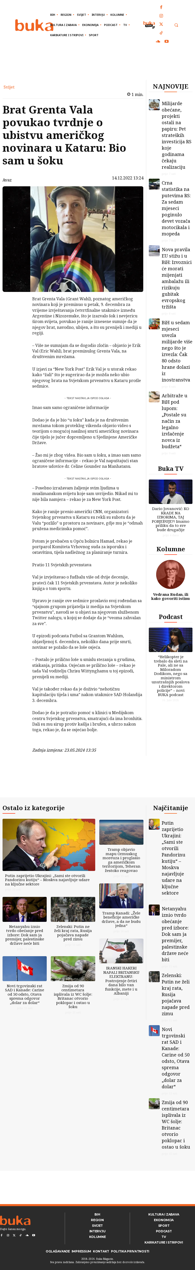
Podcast (171, 616)
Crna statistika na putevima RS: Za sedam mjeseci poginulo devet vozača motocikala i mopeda (176, 208)
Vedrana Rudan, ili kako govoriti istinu (170, 596)
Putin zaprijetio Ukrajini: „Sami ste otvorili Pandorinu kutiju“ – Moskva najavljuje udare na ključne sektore (47, 879)
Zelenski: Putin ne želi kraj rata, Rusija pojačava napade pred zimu (73, 933)
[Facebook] (161, 7)
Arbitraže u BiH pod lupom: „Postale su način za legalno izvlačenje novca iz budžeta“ (174, 420)
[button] (176, 25)
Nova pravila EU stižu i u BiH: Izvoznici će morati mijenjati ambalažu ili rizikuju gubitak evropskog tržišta (177, 278)
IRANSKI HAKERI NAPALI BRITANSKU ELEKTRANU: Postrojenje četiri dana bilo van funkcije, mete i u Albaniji (121, 980)
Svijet (9, 87)
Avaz (7, 180)
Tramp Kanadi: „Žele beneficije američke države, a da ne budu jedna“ (121, 919)
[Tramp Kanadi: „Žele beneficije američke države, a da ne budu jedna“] (121, 895)
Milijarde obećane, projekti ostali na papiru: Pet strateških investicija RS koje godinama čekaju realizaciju (176, 135)
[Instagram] (161, 16)
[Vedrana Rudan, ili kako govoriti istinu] (170, 574)
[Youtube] (166, 41)
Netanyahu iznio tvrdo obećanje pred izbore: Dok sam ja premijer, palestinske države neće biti (24, 935)
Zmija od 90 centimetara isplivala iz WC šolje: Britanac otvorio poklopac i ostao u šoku (73, 996)
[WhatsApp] (19, 337)
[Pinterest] (19, 325)
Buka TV (171, 468)
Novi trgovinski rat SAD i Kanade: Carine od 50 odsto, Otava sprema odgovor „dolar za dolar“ (24, 994)
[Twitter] (161, 24)
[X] (19, 313)
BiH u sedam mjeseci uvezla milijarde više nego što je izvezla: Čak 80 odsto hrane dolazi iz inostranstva (177, 351)
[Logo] (34, 25)
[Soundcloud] (158, 41)
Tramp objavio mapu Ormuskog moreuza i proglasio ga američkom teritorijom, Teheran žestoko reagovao (121, 860)
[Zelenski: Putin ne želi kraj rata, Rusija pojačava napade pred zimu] (73, 909)
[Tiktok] (161, 33)
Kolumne (170, 549)
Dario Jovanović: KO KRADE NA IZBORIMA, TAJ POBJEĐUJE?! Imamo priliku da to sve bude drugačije (170, 519)
